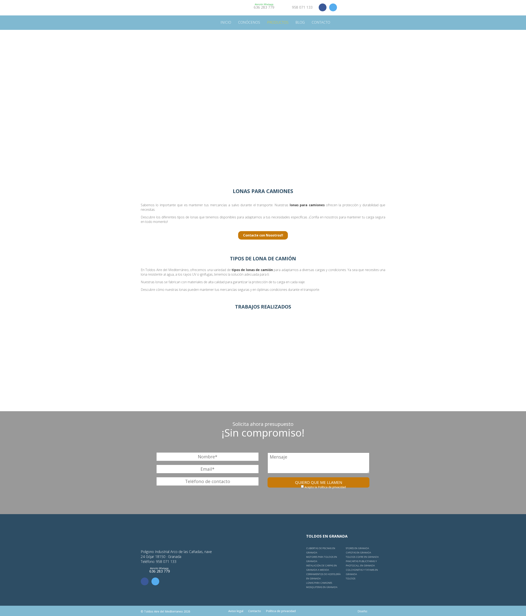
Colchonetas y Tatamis (288, 125)
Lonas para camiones (319, 582)
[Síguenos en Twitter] (333, 7)
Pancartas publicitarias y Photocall (300, 116)
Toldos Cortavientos (361, 116)
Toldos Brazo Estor (360, 81)
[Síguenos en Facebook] (322, 7)
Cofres (347, 143)
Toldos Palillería (357, 107)
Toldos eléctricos (358, 54)
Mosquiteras (278, 98)
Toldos (273, 36)
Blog (300, 22)
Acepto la (325, 487)
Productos (277, 22)
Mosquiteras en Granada (321, 587)
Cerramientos (279, 72)
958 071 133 (302, 7)
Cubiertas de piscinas (286, 45)
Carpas (272, 63)
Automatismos (280, 54)
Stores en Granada (357, 548)
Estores (273, 107)
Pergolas (274, 80)
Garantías (246, 36)
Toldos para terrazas (361, 36)
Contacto (321, 22)
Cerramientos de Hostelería (368, 72)
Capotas (349, 151)
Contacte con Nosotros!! (263, 235)
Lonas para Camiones (286, 89)
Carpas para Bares (358, 63)
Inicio (225, 22)
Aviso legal (235, 611)
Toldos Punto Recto (360, 98)
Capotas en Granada (358, 552)
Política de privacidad (332, 487)
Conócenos (249, 22)
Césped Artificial (281, 134)
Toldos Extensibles (359, 89)
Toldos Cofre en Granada (362, 556)
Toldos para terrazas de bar (368, 45)
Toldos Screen (355, 134)
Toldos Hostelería (359, 125)
